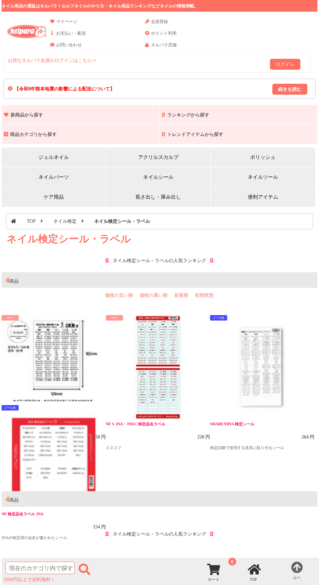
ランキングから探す (188, 115)
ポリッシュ (262, 157)
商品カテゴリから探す (33, 134)
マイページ (66, 21)
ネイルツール (263, 177)
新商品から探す (27, 115)
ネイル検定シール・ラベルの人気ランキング (159, 260)
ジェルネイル (54, 157)
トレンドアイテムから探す (195, 134)
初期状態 (204, 295)
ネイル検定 (65, 221)
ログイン (285, 64)
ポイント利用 (164, 33)
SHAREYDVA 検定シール (232, 424)
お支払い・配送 (71, 33)
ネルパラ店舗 (164, 44)
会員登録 (159, 21)
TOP (31, 221)
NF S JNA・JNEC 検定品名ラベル (135, 424)
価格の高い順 (154, 295)
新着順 (181, 295)
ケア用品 (54, 197)
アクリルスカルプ (158, 157)
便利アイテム (263, 197)
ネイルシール (158, 177)
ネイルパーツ (54, 177)
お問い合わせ (69, 44)
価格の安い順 (119, 295)
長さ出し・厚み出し (158, 197)
